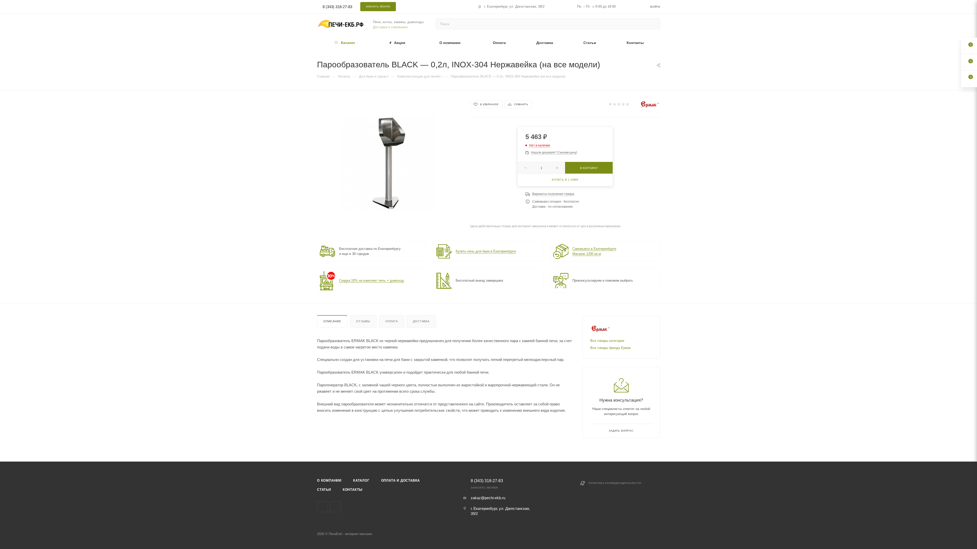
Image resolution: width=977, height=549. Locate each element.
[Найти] (654, 24)
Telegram (430, 6)
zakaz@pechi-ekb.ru (488, 498)
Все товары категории (607, 341)
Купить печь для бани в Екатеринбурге (486, 251)
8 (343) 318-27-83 (337, 7)
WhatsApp (443, 6)
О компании (329, 480)
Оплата (391, 321)
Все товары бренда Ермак (610, 348)
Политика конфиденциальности (614, 483)
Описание (332, 321)
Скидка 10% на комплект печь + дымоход (371, 280)
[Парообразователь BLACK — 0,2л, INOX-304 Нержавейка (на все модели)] (389, 163)
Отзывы (363, 321)
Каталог (361, 480)
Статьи (324, 490)
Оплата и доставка (400, 480)
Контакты (353, 490)
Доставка (421, 321)
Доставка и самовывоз (390, 27)
